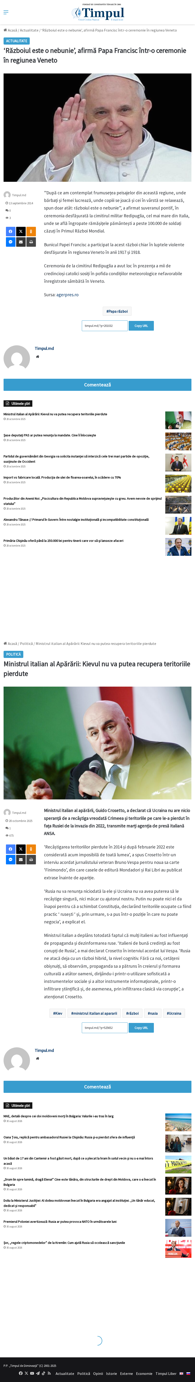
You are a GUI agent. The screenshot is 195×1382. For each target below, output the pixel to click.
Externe (126, 1373)
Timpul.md (19, 195)
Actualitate (29, 30)
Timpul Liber (166, 1373)
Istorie (111, 1373)
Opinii (98, 1373)
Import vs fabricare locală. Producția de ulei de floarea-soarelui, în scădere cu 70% (62, 477)
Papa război (118, 311)
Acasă (12, 30)
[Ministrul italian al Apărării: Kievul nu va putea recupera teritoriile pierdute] (178, 420)
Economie (144, 1373)
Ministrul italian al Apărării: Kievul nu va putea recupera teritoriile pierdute (55, 414)
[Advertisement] (97, 596)
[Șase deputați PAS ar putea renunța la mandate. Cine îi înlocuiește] (178, 441)
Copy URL (141, 326)
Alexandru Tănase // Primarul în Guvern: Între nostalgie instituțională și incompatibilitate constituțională (76, 519)
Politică (83, 1373)
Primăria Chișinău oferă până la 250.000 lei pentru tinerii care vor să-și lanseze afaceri (63, 540)
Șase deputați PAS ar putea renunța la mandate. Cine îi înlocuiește (50, 435)
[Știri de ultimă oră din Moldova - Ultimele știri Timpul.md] (97, 12)
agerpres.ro (67, 294)
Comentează (97, 385)
